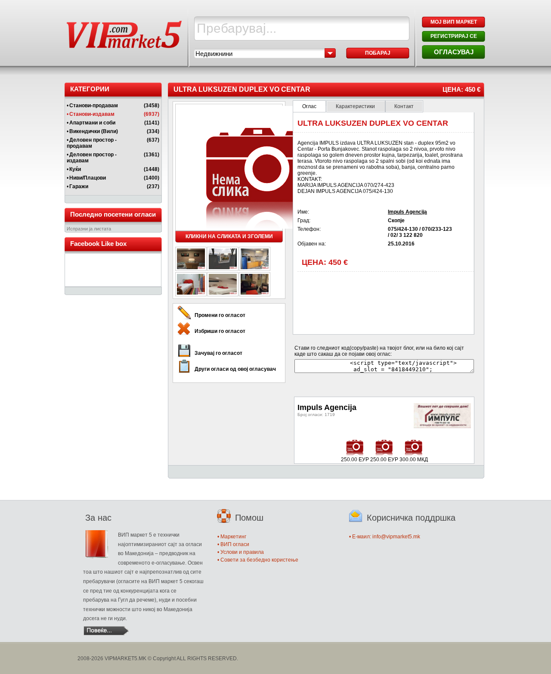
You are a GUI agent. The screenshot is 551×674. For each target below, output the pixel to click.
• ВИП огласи (233, 544)
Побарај (377, 53)
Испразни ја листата (89, 228)
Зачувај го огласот (218, 353)
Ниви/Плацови (87, 178)
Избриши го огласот (220, 331)
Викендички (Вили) (93, 131)
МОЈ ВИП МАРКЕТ (453, 22)
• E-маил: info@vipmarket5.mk (384, 537)
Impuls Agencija (407, 212)
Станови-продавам (93, 105)
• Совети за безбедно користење (257, 560)
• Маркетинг (231, 537)
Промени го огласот (220, 315)
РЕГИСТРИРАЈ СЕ (453, 36)
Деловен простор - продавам (92, 143)
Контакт (404, 106)
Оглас (309, 106)
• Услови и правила (240, 552)
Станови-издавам (92, 114)
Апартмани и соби (92, 123)
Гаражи (78, 186)
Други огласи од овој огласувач (235, 369)
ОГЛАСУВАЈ (454, 52)
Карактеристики (356, 106)
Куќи (75, 169)
